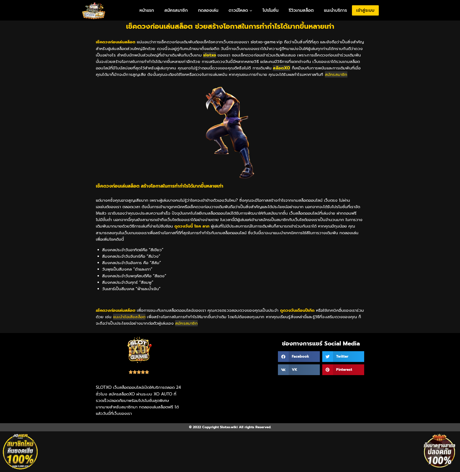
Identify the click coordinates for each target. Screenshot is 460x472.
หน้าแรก (146, 10)
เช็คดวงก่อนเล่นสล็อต (115, 310)
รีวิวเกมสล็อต (301, 10)
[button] (299, 356)
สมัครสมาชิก (176, 10)
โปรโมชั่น (270, 10)
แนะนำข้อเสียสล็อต (129, 317)
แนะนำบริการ (335, 10)
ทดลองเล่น (208, 10)
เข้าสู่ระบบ (365, 10)
